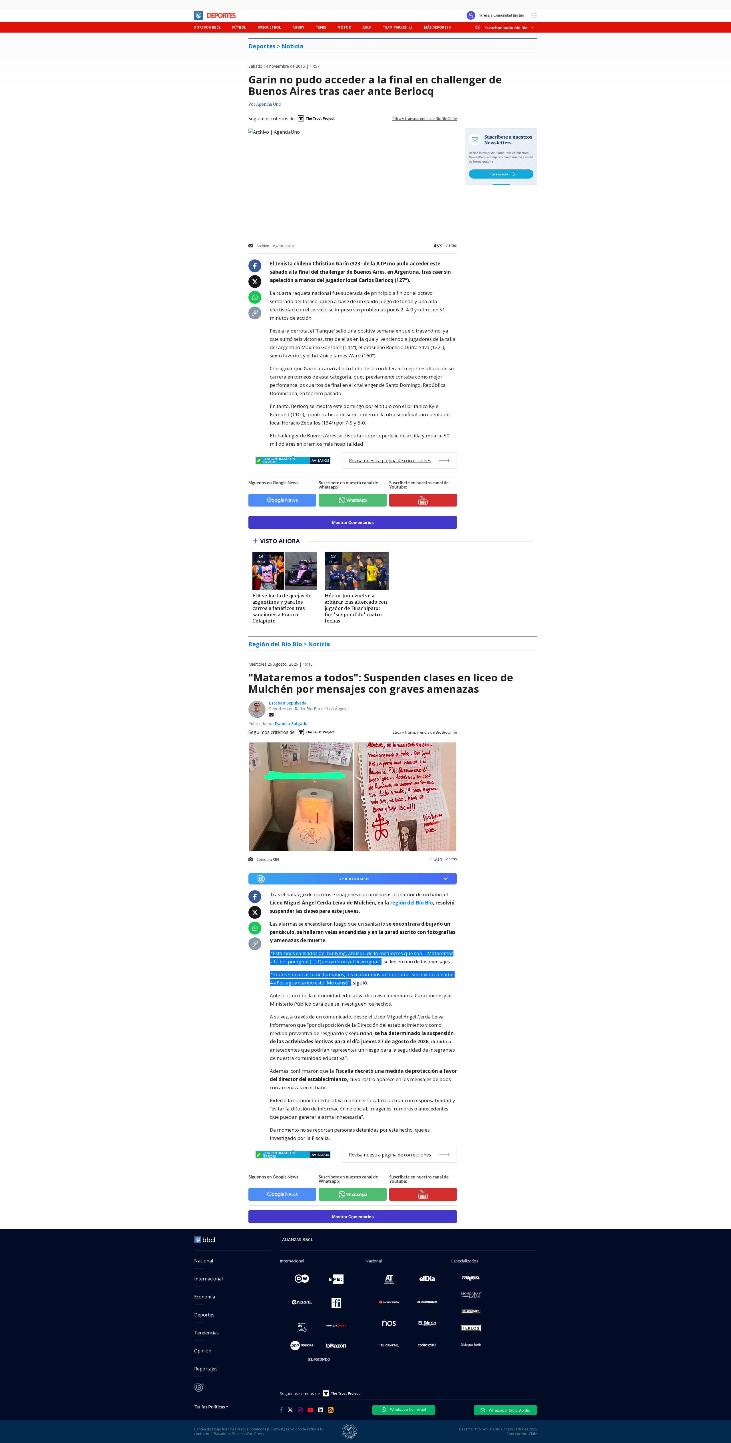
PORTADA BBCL (207, 27)
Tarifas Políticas (209, 1406)
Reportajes (206, 1369)
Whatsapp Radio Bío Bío (509, 1410)
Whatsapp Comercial (407, 1409)
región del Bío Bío (411, 902)
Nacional (203, 1261)
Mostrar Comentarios (353, 522)
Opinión (202, 1351)
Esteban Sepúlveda (288, 703)
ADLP (366, 27)
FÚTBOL (239, 27)
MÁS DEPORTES (437, 27)
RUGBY (298, 27)
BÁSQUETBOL (269, 27)
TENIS (321, 27)
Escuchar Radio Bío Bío (506, 27)
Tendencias (206, 1333)
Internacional (208, 1279)
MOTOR (344, 27)
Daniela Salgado (291, 723)
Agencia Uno (268, 104)
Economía (204, 1297)
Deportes (204, 1315)
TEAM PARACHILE (398, 27)
